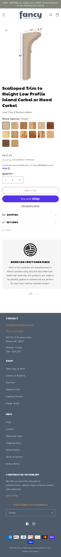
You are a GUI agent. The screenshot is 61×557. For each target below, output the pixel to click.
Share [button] (8, 230)
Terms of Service (14, 456)
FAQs (8, 422)
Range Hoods (12, 403)
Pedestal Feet (13, 389)
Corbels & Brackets (15, 375)
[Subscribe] (51, 512)
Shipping (6, 159)
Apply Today (12, 495)
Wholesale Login (14, 436)
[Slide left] (24, 294)
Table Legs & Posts (15, 368)
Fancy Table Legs (24, 548)
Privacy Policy (13, 463)
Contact (10, 429)
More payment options (30, 206)
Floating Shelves (14, 396)
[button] (3, 15)
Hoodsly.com (27, 551)
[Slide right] (37, 294)
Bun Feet (10, 382)
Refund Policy (13, 450)
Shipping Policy (14, 443)
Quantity (7, 173)
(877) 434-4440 (14, 331)
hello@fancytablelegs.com (19, 325)
